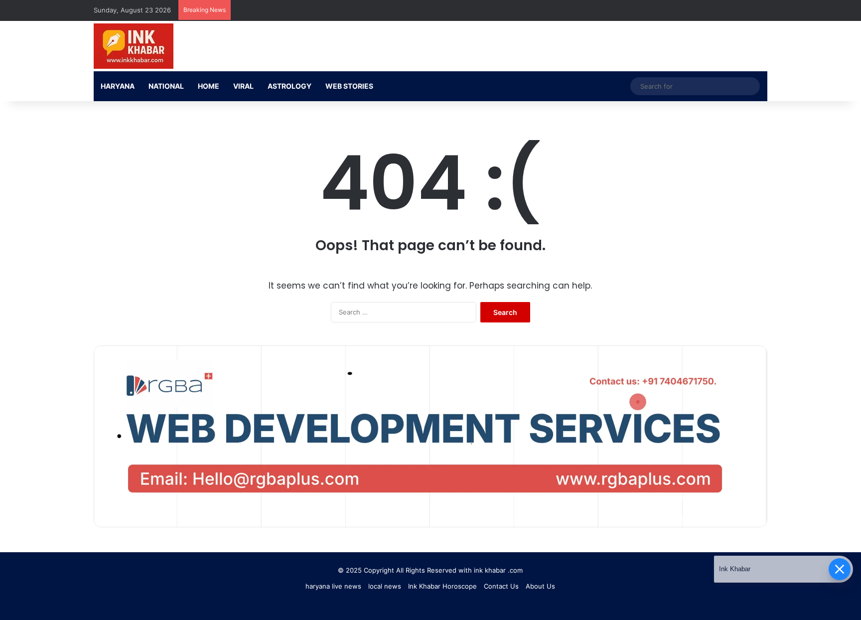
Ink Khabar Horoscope (442, 586)
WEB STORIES (349, 86)
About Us (540, 586)
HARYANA (118, 86)
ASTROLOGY (289, 86)
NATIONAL (166, 86)
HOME (208, 86)
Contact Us (501, 586)
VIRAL (243, 86)
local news (384, 586)
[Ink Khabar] (133, 46)
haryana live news (333, 586)
